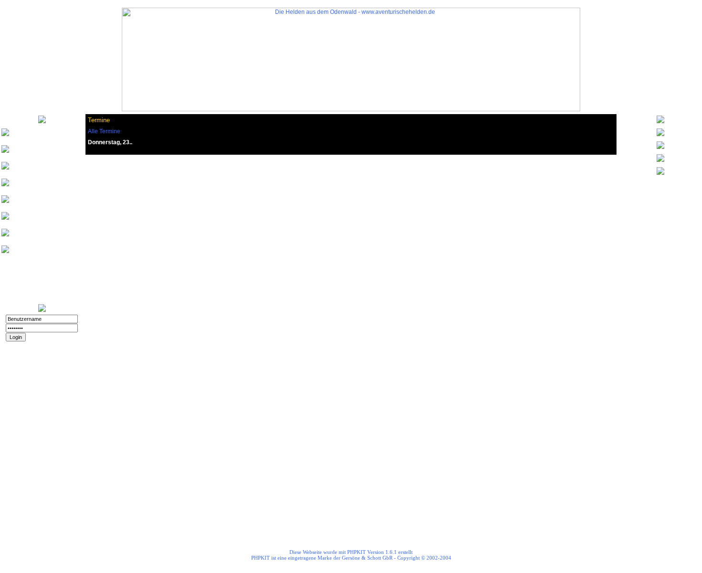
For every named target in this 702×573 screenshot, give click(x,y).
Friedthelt (31, 219)
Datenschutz (41, 385)
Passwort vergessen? (35, 345)
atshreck (31, 236)
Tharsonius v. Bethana (50, 152)
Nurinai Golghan (41, 135)
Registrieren (41, 355)
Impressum (41, 395)
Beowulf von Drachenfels (36, 202)
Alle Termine (104, 131)
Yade (25, 252)
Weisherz (31, 169)
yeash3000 (34, 186)
